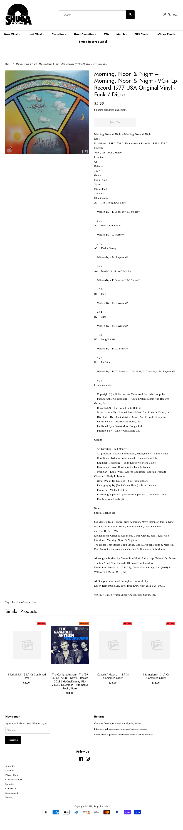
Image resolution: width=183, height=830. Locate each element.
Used (34, 602)
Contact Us (10, 788)
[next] (169, 650)
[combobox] (97, 14)
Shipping (98, 110)
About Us (9, 766)
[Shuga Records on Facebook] (81, 759)
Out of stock (23, 602)
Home (8, 63)
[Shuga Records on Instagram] (88, 759)
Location (9, 770)
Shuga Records (100, 806)
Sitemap (9, 797)
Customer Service (13, 779)
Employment (11, 793)
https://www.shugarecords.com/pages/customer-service (120, 729)
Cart (175, 15)
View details (27, 649)
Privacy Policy (12, 775)
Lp (13, 602)
